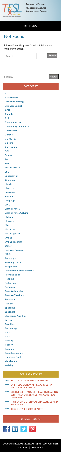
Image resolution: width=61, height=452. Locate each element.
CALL (7, 109)
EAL (7, 159)
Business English (13, 105)
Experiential (11, 175)
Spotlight (10, 311)
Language (10, 200)
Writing (9, 365)
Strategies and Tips (16, 315)
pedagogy (10, 258)
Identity (9, 188)
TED (7, 332)
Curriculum (11, 146)
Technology (11, 328)
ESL (7, 171)
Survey (8, 320)
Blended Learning (14, 101)
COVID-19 (10, 138)
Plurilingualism (13, 262)
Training (9, 348)
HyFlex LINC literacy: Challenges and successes (34, 403)
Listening (10, 217)
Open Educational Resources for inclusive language (32, 386)
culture (9, 142)
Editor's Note (12, 167)
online (8, 237)
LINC (7, 204)
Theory (9, 344)
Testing (9, 340)
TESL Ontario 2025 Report (27, 409)
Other (8, 245)
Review (9, 303)
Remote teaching (14, 295)
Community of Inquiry (17, 126)
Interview (10, 192)
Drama (8, 155)
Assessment (11, 97)
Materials (10, 229)
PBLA (8, 254)
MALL (8, 225)
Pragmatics (11, 266)
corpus (9, 134)
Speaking (10, 307)
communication (13, 122)
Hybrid (8, 184)
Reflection (10, 283)
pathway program (14, 249)
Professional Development (19, 270)
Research (10, 299)
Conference (11, 130)
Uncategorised (13, 357)
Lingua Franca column (16, 212)
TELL (7, 336)
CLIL (7, 118)
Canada (9, 114)
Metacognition (13, 233)
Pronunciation (12, 274)
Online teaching (13, 241)
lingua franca (12, 208)
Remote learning (14, 291)
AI (6, 93)
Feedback (37, 447)
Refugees (10, 287)
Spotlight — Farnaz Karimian (29, 380)
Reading (9, 278)
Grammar (10, 179)
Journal (9, 196)
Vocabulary (11, 361)
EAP (7, 163)
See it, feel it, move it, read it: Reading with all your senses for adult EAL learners (34, 394)
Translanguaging (14, 353)
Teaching (10, 324)
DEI (7, 151)
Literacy (9, 221)
